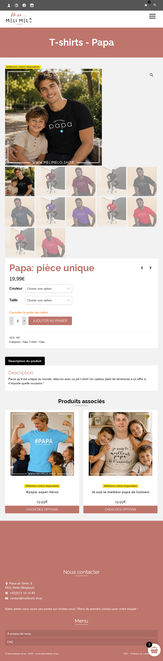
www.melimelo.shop (16, 654)
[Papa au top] (142, 268)
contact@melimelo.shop (25, 598)
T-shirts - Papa (36, 342)
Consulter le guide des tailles (28, 312)
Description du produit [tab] (24, 361)
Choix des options (42, 509)
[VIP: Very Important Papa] (150, 268)
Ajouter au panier (50, 321)
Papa (25, 342)
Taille (13, 300)
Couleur (15, 288)
